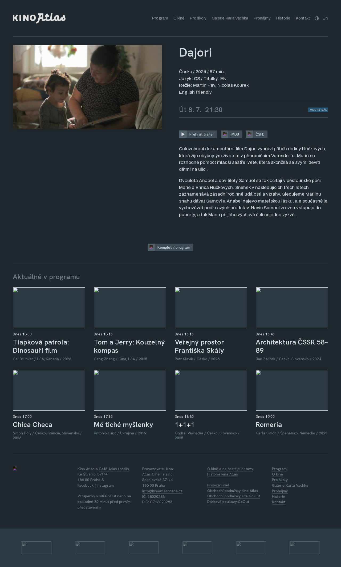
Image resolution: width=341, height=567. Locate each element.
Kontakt (303, 18)
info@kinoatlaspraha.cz (162, 491)
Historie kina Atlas (222, 474)
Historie (283, 18)
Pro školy (198, 18)
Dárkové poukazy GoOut (228, 501)
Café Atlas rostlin (114, 468)
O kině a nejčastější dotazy (230, 468)
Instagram (105, 485)
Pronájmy (262, 18)
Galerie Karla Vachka (230, 18)
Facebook (86, 485)
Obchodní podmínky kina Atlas (232, 490)
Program (160, 18)
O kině (178, 18)
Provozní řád (218, 485)
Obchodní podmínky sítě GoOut (233, 496)
